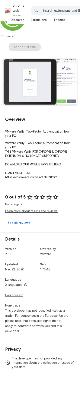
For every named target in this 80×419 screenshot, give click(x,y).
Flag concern (14, 295)
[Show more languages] (25, 285)
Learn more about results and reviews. (31, 211)
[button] (40, 82)
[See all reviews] (19, 223)
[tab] (17, 20)
